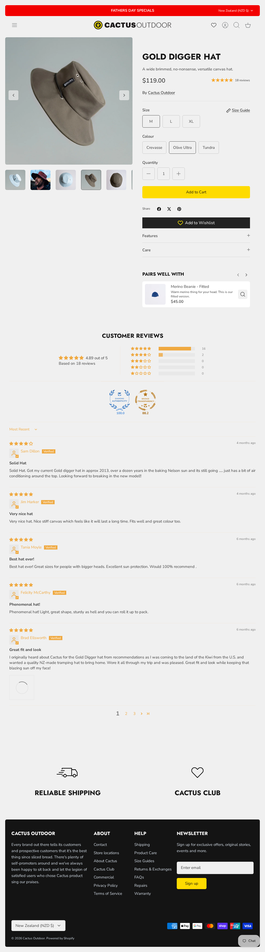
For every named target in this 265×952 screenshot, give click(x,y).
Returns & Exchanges (153, 869)
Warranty (142, 893)
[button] (141, 348)
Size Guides (144, 860)
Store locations (106, 852)
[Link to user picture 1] (21, 687)
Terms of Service (108, 893)
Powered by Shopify (60, 938)
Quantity (150, 162)
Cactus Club (104, 869)
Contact (100, 844)
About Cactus (105, 860)
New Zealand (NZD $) (233, 11)
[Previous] (89, 10)
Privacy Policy (106, 885)
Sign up (191, 883)
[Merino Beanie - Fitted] (155, 294)
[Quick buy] (242, 294)
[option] (68, 101)
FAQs (139, 877)
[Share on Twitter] (169, 209)
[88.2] (145, 400)
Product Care (145, 852)
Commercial (104, 877)
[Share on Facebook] (159, 209)
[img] (21, 443)
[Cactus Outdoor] (132, 25)
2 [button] (126, 713)
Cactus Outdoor (161, 92)
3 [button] (134, 713)
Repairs (140, 885)
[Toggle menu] (17, 25)
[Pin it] (179, 209)
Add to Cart (196, 192)
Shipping (142, 844)
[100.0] (119, 400)
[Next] (176, 10)
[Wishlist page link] (213, 25)
